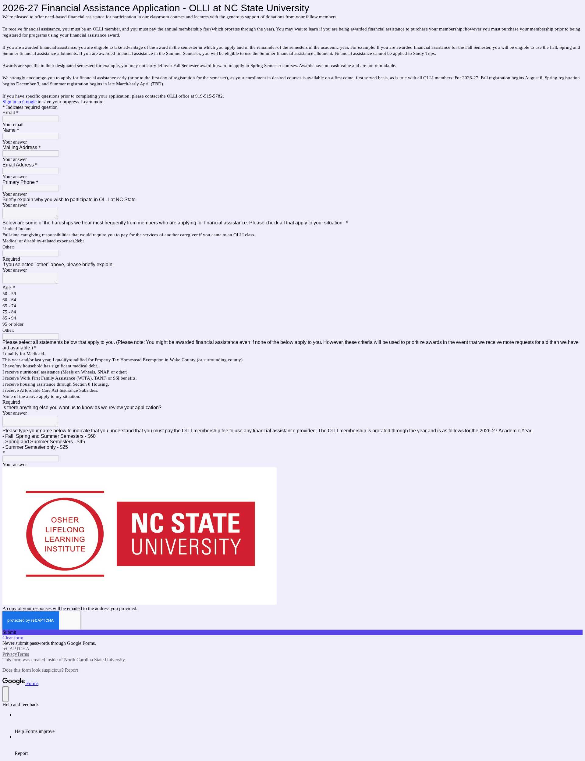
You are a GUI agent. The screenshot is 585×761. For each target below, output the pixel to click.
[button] (292, 632)
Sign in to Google (19, 101)
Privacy (9, 654)
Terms (23, 654)
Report (71, 670)
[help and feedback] (5, 694)
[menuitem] (299, 723)
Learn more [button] (92, 101)
